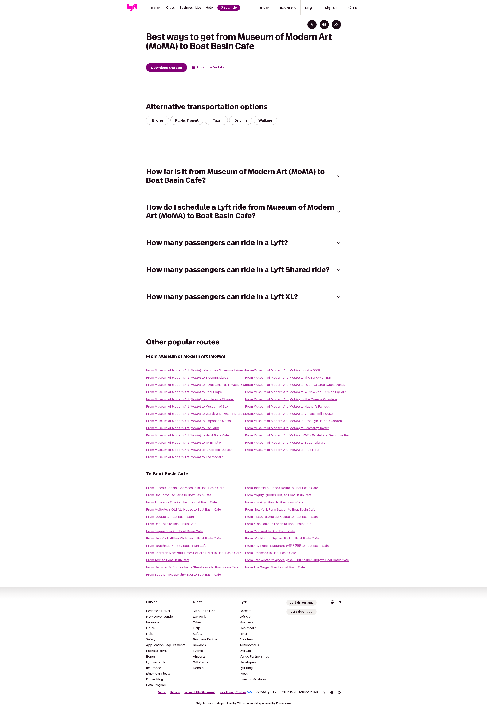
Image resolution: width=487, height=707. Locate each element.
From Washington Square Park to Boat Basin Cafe (282, 538)
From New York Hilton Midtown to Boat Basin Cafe (183, 538)
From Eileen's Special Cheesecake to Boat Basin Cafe (185, 488)
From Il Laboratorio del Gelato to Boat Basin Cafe (281, 517)
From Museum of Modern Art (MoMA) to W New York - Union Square (295, 392)
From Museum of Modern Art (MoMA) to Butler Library (285, 442)
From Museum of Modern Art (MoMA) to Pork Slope (184, 392)
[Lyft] (132, 8)
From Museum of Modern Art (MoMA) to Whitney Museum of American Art (200, 370)
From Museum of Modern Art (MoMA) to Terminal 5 (183, 442)
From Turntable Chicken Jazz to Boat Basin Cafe (181, 502)
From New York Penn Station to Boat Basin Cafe (280, 509)
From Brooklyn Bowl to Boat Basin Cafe (274, 502)
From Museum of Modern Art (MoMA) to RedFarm (182, 428)
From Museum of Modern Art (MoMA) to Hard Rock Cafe (187, 435)
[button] (243, 175)
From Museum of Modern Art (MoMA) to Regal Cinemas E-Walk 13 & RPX (199, 385)
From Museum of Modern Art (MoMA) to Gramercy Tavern (287, 428)
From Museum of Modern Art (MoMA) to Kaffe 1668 (282, 370)
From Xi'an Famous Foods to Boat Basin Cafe (278, 524)
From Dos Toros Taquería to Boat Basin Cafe (178, 495)
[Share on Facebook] (324, 24)
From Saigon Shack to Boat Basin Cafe (174, 531)
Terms (162, 692)
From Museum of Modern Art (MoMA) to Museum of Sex (187, 406)
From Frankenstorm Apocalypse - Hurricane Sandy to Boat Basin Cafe (297, 560)
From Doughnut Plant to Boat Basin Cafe (176, 545)
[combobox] (352, 7)
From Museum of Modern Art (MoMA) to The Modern (184, 457)
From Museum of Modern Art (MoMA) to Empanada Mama (188, 421)
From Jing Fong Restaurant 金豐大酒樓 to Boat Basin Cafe (287, 545)
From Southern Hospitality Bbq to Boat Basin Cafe (183, 574)
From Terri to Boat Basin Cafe (167, 560)
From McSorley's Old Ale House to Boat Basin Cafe (183, 509)
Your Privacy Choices (233, 692)
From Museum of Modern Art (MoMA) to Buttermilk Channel (190, 399)
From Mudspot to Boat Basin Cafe (270, 531)
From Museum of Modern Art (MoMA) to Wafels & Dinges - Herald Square (200, 413)
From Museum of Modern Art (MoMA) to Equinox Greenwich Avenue (295, 385)
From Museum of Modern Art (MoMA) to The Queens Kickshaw (291, 399)
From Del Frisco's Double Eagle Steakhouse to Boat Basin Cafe (192, 567)
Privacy (175, 692)
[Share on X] (312, 24)
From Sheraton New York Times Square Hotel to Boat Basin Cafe (193, 553)
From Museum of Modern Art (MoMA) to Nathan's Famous (287, 406)
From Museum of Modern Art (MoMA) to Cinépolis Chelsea (189, 450)
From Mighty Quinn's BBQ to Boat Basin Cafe (278, 495)
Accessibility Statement (199, 692)
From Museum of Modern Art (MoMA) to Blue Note (282, 450)
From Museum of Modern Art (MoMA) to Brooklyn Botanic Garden (293, 421)
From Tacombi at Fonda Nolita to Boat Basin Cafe (281, 488)
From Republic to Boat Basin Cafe (171, 524)
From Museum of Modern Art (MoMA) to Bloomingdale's (187, 377)
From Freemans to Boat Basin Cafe (270, 553)
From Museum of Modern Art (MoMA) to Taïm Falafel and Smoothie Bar (297, 435)
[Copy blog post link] (336, 24)
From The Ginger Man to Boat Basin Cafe (275, 567)
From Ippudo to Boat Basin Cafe (170, 517)
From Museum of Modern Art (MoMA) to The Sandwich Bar (288, 377)
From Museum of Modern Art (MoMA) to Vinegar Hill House (289, 413)
